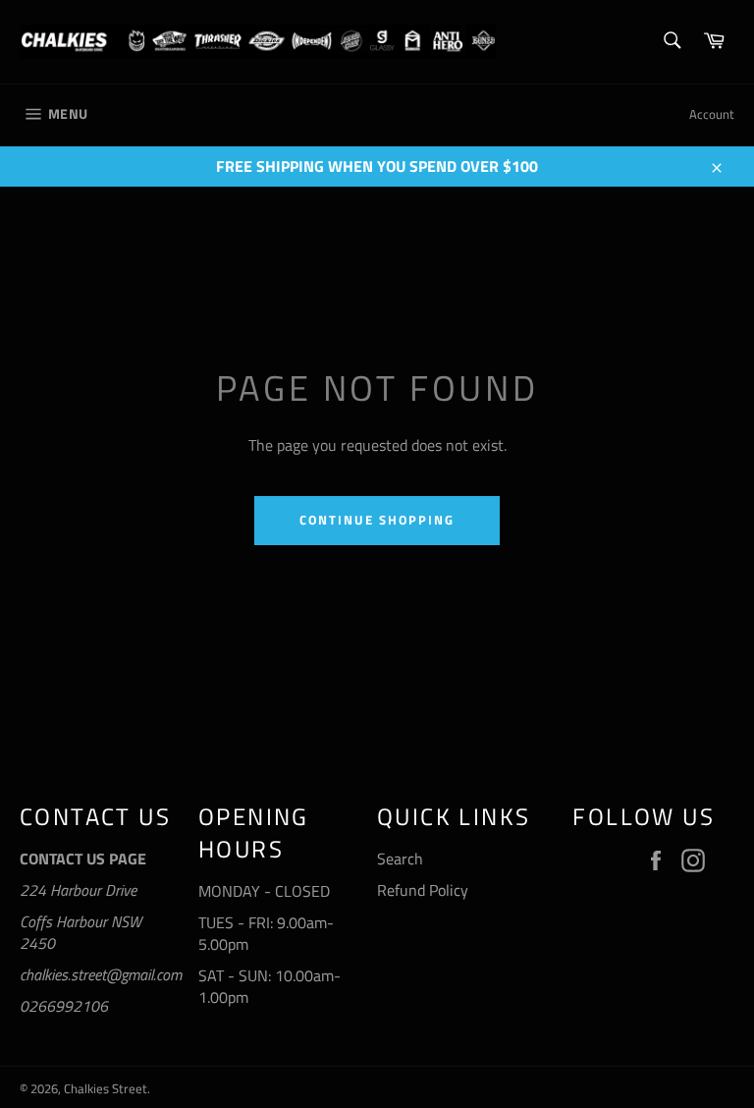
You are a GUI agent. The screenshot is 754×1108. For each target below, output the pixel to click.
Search (400, 858)
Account (711, 114)
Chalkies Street (105, 1088)
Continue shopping (376, 519)
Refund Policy (422, 890)
